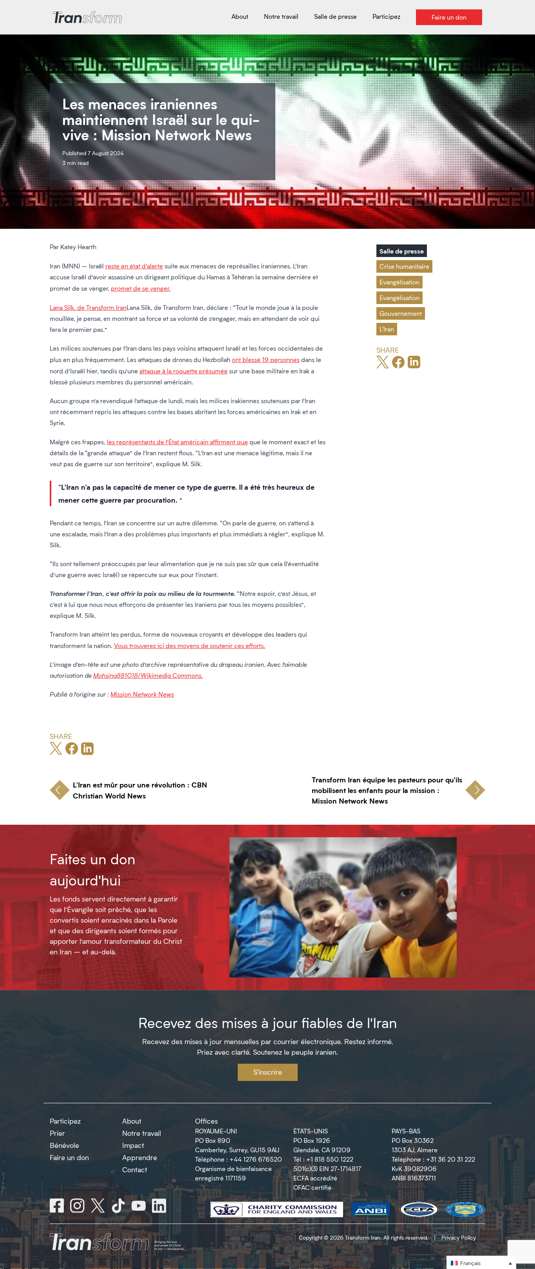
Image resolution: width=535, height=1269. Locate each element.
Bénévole (64, 1145)
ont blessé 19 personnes (266, 359)
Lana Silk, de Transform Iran (88, 307)
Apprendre (139, 1157)
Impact (133, 1145)
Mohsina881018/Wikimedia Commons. (148, 675)
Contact (134, 1169)
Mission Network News (142, 694)
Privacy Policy (458, 1237)
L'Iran (387, 329)
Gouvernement (401, 313)
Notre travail (141, 1133)
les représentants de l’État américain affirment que (177, 442)
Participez (65, 1121)
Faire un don (69, 1157)
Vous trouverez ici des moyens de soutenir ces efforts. (189, 645)
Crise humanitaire (404, 266)
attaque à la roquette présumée (183, 371)
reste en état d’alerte (134, 266)
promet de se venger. (140, 288)
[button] (481, 1262)
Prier (57, 1133)
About (131, 1121)
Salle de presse (402, 250)
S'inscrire (267, 1072)
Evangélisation (399, 282)
